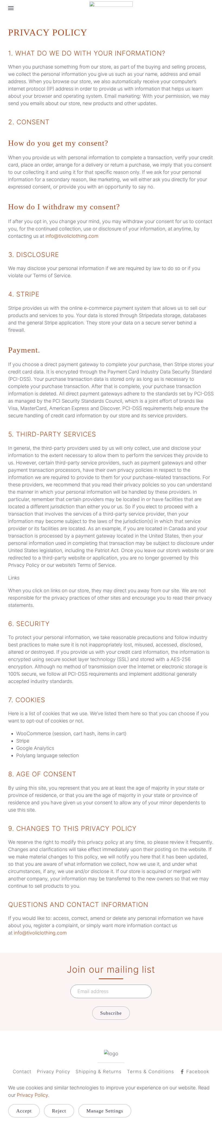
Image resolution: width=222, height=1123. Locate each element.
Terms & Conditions (150, 1071)
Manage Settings (104, 1111)
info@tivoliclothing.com (71, 236)
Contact (22, 1071)
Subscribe (111, 1013)
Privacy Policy (53, 1071)
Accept (24, 1111)
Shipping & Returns (99, 1071)
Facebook (197, 1071)
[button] (11, 8)
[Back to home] (111, 8)
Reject (59, 1111)
